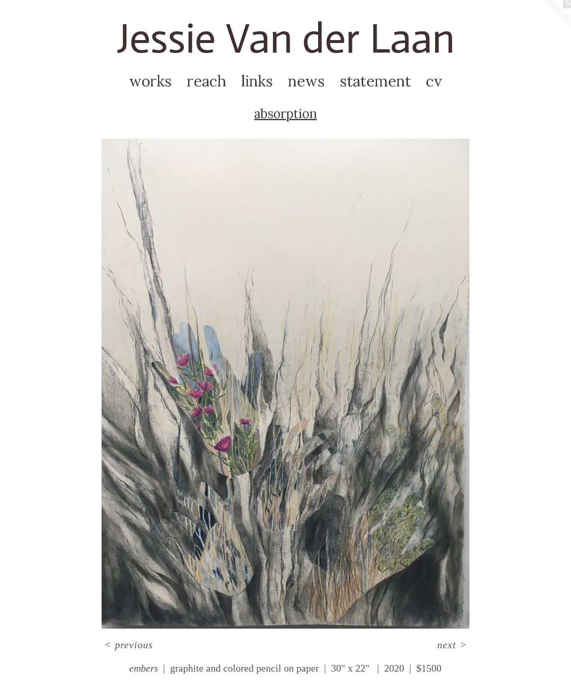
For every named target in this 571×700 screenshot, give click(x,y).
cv (434, 81)
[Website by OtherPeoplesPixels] (554, 16)
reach (206, 81)
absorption (285, 113)
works (150, 81)
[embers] (285, 384)
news (306, 81)
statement (375, 81)
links (257, 81)
